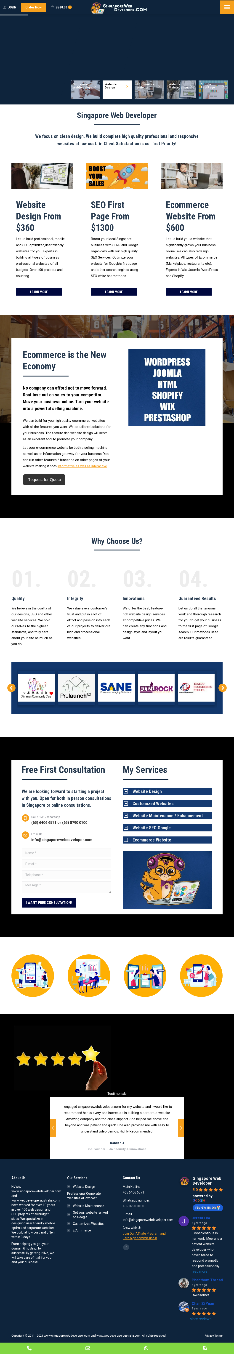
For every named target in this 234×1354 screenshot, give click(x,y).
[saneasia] (116, 688)
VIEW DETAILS (23, 99)
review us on (205, 1207)
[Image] (32, 975)
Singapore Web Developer (207, 1181)
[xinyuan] (36, 688)
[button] (11, 688)
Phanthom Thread (207, 1280)
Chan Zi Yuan (203, 1303)
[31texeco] (196, 688)
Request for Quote (44, 479)
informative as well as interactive (82, 466)
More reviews (200, 1319)
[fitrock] (156, 688)
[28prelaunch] (76, 688)
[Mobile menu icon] (227, 7)
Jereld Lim (201, 1218)
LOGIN (12, 7)
